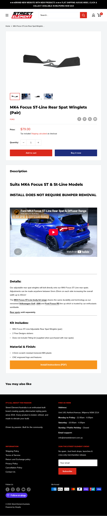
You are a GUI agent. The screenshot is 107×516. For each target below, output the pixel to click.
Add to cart (31, 153)
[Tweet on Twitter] (90, 119)
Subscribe (67, 471)
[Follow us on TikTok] (29, 489)
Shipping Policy (12, 451)
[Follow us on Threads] (13, 489)
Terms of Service (13, 455)
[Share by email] (95, 119)
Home (8, 26)
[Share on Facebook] (79, 119)
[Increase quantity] (38, 142)
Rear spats (15, 312)
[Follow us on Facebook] (7, 489)
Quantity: (14, 142)
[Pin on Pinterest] (85, 119)
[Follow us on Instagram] (18, 489)
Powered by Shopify (13, 507)
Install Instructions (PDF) (54, 365)
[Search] (83, 15)
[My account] (93, 15)
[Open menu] (7, 15)
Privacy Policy (12, 463)
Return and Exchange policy (18, 459)
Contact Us (10, 472)
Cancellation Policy (14, 467)
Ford (12, 119)
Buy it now (76, 153)
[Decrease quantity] (23, 142)
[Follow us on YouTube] (23, 489)
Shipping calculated (39, 134)
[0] (99, 15)
